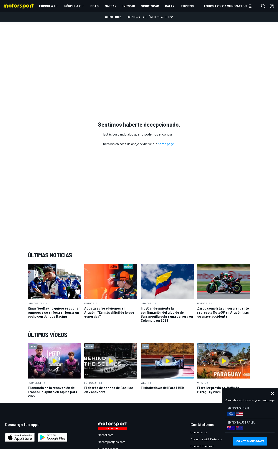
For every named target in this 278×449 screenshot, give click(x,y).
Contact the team (202, 446)
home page (166, 144)
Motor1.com (105, 435)
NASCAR (110, 6)
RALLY (170, 6)
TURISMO (187, 6)
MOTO (94, 6)
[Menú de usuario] (272, 6)
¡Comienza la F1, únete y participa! (150, 17)
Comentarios (199, 432)
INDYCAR (128, 6)
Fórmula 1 (47, 6)
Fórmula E (72, 6)
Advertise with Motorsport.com (211, 439)
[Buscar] (263, 6)
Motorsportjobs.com (111, 442)
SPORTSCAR (150, 6)
